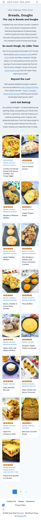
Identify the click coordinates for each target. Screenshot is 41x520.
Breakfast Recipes (10, 211)
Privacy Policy (20, 505)
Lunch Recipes (8, 472)
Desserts (6, 428)
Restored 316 (21, 516)
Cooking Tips (11, 501)
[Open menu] (37, 1)
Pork (17, 472)
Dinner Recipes (8, 470)
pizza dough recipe (12, 70)
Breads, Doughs (9, 163)
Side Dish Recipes (9, 165)
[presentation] (11, 146)
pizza (7, 57)
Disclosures (30, 501)
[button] (4, 160)
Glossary (21, 501)
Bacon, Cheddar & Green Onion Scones (10, 306)
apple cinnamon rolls (22, 54)
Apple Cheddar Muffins (29, 87)
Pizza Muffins (27, 304)
